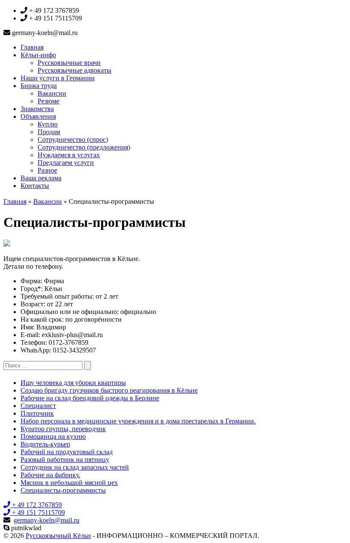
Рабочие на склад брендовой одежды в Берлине (89, 398)
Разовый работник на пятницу (64, 459)
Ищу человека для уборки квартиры (73, 382)
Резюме (48, 101)
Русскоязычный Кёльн (58, 535)
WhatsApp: (35, 350)
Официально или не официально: (69, 311)
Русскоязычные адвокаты (74, 70)
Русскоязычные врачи (69, 62)
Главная (32, 47)
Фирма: (31, 281)
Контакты (34, 185)
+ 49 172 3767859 (36, 504)
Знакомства (37, 108)
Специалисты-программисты (63, 490)
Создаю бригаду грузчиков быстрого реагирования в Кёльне (109, 390)
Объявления (38, 116)
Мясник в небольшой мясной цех (69, 482)
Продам (49, 131)
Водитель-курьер (45, 444)
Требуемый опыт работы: (57, 296)
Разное (47, 170)
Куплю (48, 124)
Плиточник (37, 413)
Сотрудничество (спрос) (73, 139)
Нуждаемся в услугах (69, 154)
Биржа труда (38, 85)
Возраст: (32, 304)
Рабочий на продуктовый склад (66, 451)
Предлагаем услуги (66, 162)
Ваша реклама (40, 178)
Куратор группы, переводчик (63, 428)
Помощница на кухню (53, 436)
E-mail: (30, 334)
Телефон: (33, 342)
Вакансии (52, 93)
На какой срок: (42, 319)
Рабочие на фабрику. (50, 474)
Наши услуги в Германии (57, 78)
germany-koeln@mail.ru (46, 520)
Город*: (31, 288)
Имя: (27, 327)
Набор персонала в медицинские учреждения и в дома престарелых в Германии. (138, 421)
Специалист (38, 405)
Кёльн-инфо (38, 55)
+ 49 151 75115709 (37, 512)
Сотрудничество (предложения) (84, 147)
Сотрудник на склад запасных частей (74, 467)
